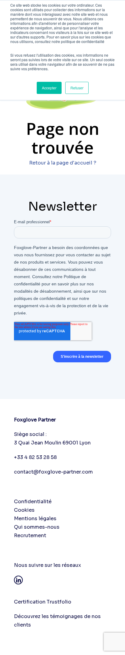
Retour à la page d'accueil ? (62, 163)
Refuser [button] (76, 87)
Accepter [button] (49, 87)
